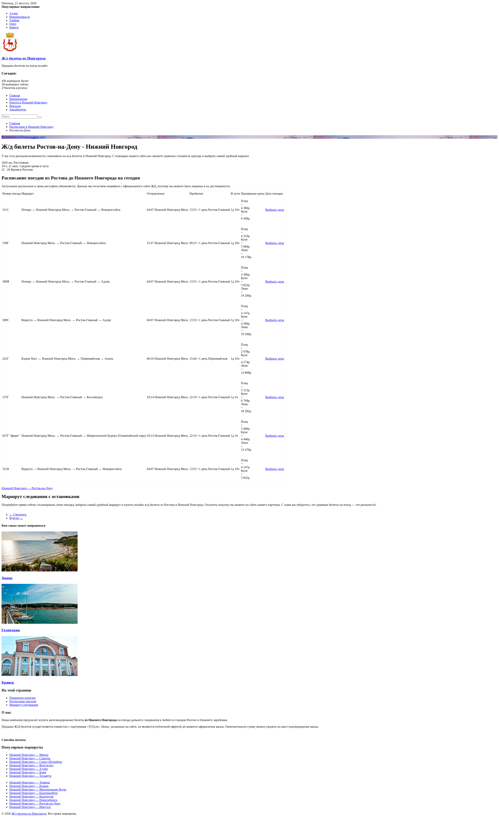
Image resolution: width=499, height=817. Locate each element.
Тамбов (14, 20)
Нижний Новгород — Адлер (28, 768)
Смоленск (18, 514)
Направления (18, 99)
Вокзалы (15, 106)
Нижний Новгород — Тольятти (30, 775)
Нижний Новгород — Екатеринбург (33, 793)
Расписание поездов (22, 701)
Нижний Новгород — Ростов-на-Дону (27, 488)
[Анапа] (40, 570)
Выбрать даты (274, 209)
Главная (14, 95)
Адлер (13, 13)
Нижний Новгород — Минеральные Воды (37, 789)
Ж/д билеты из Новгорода (24, 58)
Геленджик (11, 630)
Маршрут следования (23, 704)
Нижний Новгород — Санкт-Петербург (35, 761)
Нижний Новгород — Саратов (29, 758)
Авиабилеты (17, 109)
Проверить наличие (22, 697)
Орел (12, 23)
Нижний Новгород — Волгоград (31, 765)
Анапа (7, 578)
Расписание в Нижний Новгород (31, 126)
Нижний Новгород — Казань (29, 786)
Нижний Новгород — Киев (27, 772)
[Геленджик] (40, 622)
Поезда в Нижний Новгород (28, 102)
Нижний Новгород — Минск (29, 754)
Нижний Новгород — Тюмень (29, 782)
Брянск (14, 27)
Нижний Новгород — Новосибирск (33, 800)
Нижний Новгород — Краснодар (31, 796)
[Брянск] (40, 674)
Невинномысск (19, 16)
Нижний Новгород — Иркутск (30, 807)
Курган (16, 518)
